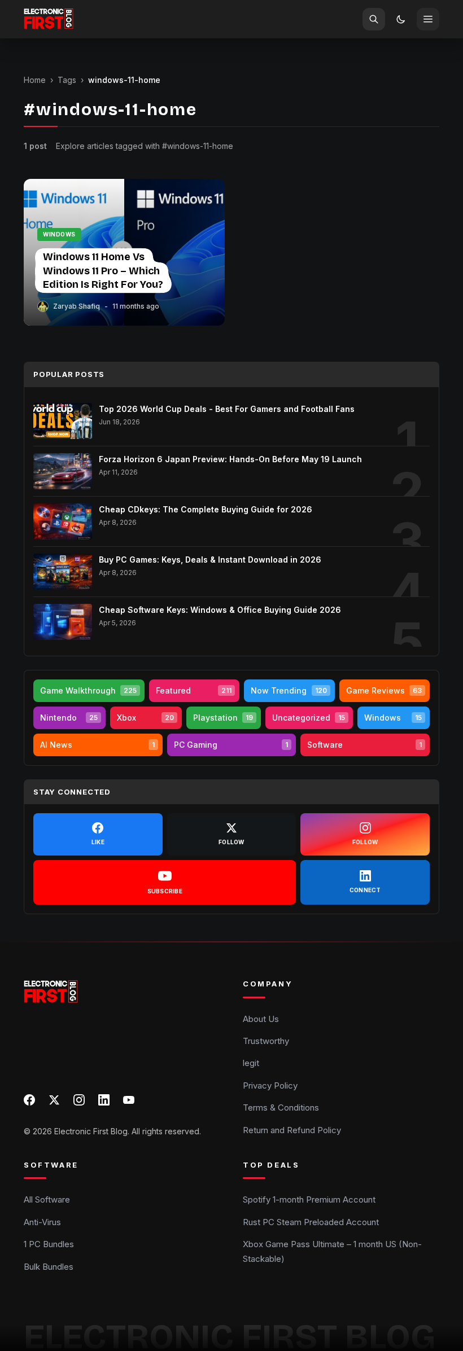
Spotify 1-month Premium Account (309, 1199)
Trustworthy (266, 1041)
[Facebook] (29, 1099)
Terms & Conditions (281, 1107)
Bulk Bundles (48, 1266)
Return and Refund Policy (292, 1129)
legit (251, 1063)
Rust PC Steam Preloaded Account (311, 1222)
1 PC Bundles (49, 1244)
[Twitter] (54, 1099)
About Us (261, 1019)
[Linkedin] (103, 1099)
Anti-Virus (42, 1222)
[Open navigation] (428, 19)
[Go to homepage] (48, 19)
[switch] (401, 19)
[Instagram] (79, 1099)
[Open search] (373, 19)
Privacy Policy (270, 1085)
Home (35, 80)
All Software (47, 1199)
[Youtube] (128, 1099)
